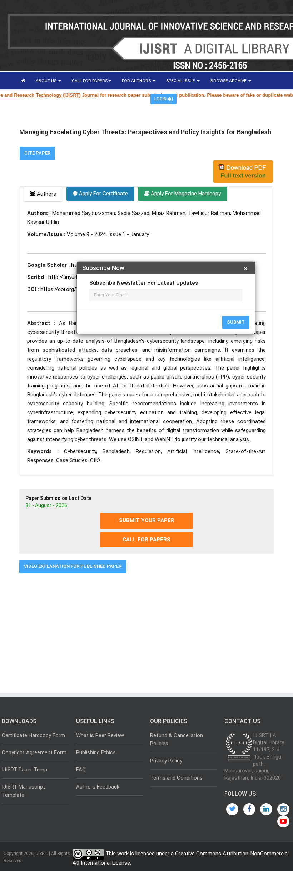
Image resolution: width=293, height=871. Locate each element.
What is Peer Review (100, 735)
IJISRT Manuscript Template (23, 791)
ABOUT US (47, 80)
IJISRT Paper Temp (24, 769)
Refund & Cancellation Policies (176, 739)
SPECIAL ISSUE (181, 80)
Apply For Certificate (103, 193)
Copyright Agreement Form (34, 752)
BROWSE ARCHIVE (229, 80)
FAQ (81, 769)
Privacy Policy (166, 760)
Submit (236, 322)
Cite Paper (37, 153)
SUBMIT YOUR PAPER (146, 520)
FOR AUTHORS (137, 80)
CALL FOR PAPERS (90, 80)
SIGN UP (132, 98)
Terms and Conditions (176, 778)
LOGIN (161, 98)
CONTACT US (100, 98)
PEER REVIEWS (36, 98)
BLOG (70, 98)
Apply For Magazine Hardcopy (185, 193)
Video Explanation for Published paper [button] (72, 566)
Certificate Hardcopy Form (33, 735)
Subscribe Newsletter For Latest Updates (143, 283)
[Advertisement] (146, 630)
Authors (45, 194)
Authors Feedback (97, 787)
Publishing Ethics (96, 752)
